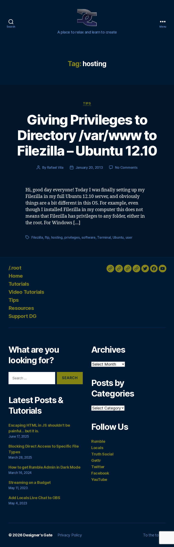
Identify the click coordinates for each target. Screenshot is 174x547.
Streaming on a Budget (29, 482)
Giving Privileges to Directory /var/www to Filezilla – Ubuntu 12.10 (87, 135)
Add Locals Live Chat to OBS (34, 498)
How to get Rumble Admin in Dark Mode (44, 467)
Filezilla (37, 237)
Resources (21, 308)
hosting (57, 237)
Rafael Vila (55, 167)
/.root (14, 268)
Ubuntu (118, 237)
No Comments (126, 167)
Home (15, 276)
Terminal (104, 237)
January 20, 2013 (89, 167)
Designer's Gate (37, 535)
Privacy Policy (70, 535)
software (88, 237)
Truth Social (102, 454)
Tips (87, 103)
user (129, 237)
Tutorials (18, 284)
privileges (72, 237)
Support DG (22, 316)
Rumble (98, 441)
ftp (47, 237)
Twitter (98, 467)
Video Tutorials (26, 292)
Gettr (96, 460)
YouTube (99, 479)
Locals (97, 447)
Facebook (100, 473)
